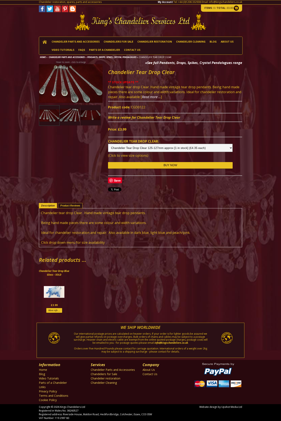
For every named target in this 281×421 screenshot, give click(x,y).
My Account (165, 2)
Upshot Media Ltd (231, 407)
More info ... (54, 310)
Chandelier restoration (154, 41)
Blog (213, 41)
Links (42, 387)
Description (48, 205)
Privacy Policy (48, 391)
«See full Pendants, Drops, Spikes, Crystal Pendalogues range (193, 62)
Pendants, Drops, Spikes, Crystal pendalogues (111, 57)
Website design (208, 407)
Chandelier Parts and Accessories (76, 41)
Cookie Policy (48, 400)
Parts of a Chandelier (104, 50)
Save (117, 180)
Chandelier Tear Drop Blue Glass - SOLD (54, 272)
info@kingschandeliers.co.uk (225, 2)
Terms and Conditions (53, 396)
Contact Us (132, 50)
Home (43, 57)
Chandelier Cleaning (191, 41)
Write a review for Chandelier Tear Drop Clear (144, 117)
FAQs (81, 50)
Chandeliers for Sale (118, 41)
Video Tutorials (63, 50)
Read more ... (151, 97)
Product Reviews (70, 205)
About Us (227, 41)
